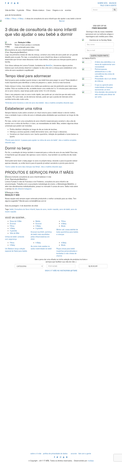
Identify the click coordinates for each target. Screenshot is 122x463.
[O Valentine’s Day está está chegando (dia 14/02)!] (113, 347)
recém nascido (52, 209)
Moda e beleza (38, 10)
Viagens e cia (57, 10)
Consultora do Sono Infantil (24, 209)
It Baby (12, 228)
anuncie (74, 453)
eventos (68, 10)
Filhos (28, 10)
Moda (63, 226)
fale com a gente (84, 453)
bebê (11, 209)
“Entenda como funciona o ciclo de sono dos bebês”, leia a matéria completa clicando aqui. (39, 102)
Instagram (28, 188)
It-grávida (20, 10)
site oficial (18, 188)
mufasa (91, 460)
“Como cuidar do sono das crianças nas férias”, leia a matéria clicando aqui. (33, 166)
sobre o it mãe (35, 453)
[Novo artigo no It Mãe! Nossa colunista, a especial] (54, 361)
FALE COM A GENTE (108, 5)
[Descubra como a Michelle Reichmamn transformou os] (68, 321)
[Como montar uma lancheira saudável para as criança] (24, 352)
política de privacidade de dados (55, 453)
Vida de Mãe (10, 10)
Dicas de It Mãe (16, 221)
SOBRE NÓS (102, 3)
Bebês (38, 221)
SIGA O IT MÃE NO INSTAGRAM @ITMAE (61, 270)
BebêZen (49, 65)
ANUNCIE (112, 3)
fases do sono (41, 209)
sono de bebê (64, 209)
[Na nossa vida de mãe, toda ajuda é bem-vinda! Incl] (39, 317)
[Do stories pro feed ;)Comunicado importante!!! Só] (9, 291)
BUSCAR (93, 266)
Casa (48, 10)
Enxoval (13, 223)
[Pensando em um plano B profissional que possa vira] (83, 340)
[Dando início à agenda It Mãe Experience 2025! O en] (98, 361)
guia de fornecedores (13, 15)
